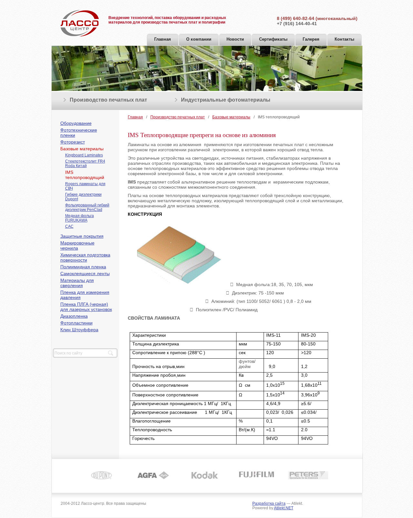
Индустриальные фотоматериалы (225, 100)
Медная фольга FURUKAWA (79, 218)
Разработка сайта (269, 503)
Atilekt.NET (283, 508)
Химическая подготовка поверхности (85, 257)
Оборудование (76, 123)
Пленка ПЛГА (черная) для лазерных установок (86, 307)
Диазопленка (74, 316)
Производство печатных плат (108, 100)
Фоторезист (72, 141)
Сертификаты (273, 39)
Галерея (311, 39)
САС (69, 226)
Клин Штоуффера (79, 329)
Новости (235, 39)
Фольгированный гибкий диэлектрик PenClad (87, 207)
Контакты (344, 39)
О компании (198, 39)
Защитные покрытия (82, 236)
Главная (162, 39)
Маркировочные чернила (77, 245)
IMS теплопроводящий (84, 175)
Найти (111, 353)
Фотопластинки (76, 322)
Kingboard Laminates (84, 155)
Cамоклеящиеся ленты (85, 273)
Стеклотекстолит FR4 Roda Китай (85, 163)
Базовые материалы (82, 148)
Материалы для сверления (77, 283)
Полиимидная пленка (83, 266)
